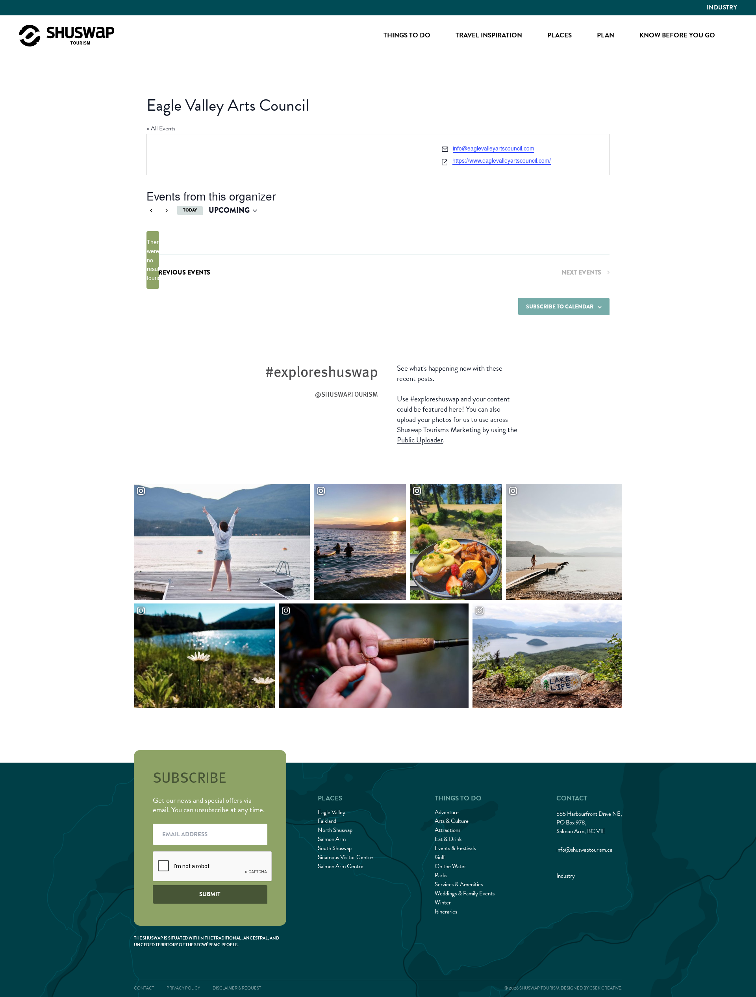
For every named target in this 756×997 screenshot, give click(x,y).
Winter (443, 902)
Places (559, 35)
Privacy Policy (183, 988)
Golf (440, 857)
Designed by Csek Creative (591, 988)
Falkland (327, 821)
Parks (441, 875)
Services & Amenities (459, 884)
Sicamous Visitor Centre (345, 857)
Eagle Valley (331, 812)
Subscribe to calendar (559, 306)
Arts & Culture (452, 821)
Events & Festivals (455, 848)
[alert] (152, 259)
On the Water (450, 866)
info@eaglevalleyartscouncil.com (493, 148)
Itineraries (446, 911)
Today (190, 210)
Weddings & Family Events (465, 893)
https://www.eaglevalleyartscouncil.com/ (501, 160)
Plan (605, 35)
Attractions (447, 830)
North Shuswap (335, 830)
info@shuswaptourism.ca (584, 849)
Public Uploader (420, 440)
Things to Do (407, 35)
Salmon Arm (332, 839)
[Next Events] (166, 210)
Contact (144, 988)
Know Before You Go (677, 35)
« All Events (161, 128)
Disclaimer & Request (237, 988)
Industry (722, 7)
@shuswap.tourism (346, 394)
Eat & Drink (448, 839)
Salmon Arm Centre (340, 866)
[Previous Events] (151, 210)
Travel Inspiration (489, 35)
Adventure (447, 812)
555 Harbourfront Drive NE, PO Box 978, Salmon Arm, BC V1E (589, 822)
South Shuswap (335, 848)
